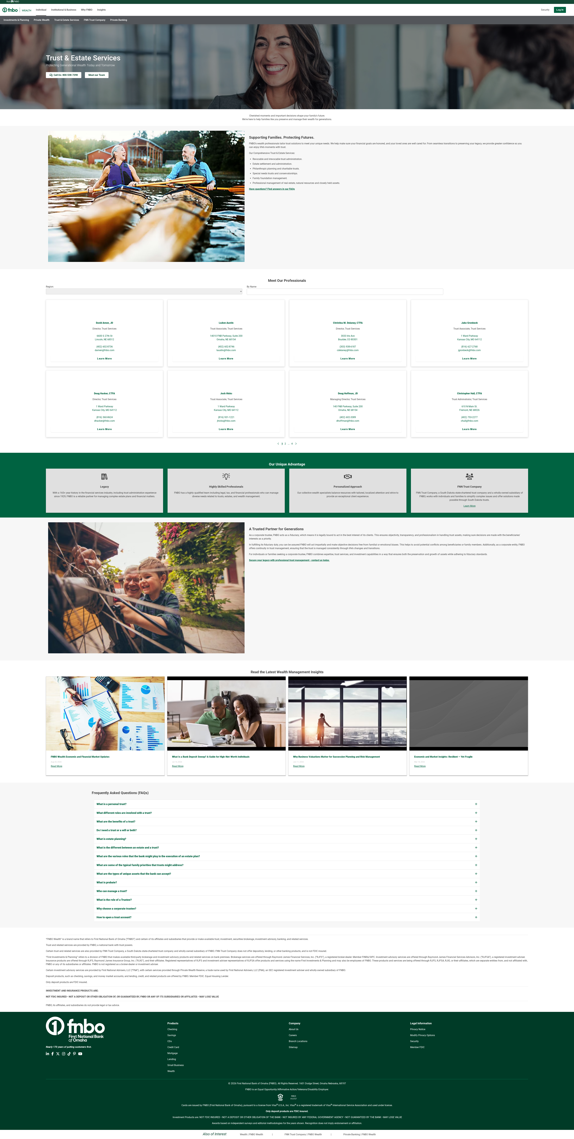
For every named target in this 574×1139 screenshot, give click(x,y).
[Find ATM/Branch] (521, 10)
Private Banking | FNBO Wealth (359, 1134)
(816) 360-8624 (104, 417)
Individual (41, 9)
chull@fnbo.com (469, 420)
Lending (171, 1059)
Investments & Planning (16, 20)
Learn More (104, 358)
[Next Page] (295, 444)
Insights (101, 9)
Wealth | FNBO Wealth (251, 1134)
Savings (171, 1035)
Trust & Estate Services (66, 20)
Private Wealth (41, 20)
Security (545, 9)
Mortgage (172, 1053)
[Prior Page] (278, 444)
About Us (293, 1029)
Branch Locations (298, 1041)
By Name (251, 286)
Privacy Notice (417, 1029)
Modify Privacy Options (422, 1035)
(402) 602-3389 (348, 417)
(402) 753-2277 (469, 417)
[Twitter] (58, 1054)
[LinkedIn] (47, 1054)
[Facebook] (52, 1054)
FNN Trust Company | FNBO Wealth (303, 1134)
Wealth (171, 1071)
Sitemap (293, 1047)
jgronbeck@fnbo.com (469, 350)
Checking (172, 1029)
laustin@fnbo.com (226, 350)
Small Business (175, 1065)
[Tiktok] (69, 1054)
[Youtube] (80, 1054)
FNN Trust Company (94, 20)
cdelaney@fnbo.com (348, 350)
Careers (293, 1035)
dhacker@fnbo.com (104, 420)
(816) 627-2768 (469, 346)
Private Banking (118, 20)
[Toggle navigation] (550, 18)
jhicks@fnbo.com (226, 420)
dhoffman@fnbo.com (347, 420)
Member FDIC (417, 1047)
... (289, 443)
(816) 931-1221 (226, 417)
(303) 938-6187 (348, 346)
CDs (169, 1041)
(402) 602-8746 (226, 346)
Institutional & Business (63, 9)
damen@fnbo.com (104, 350)
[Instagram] (63, 1054)
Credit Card (173, 1047)
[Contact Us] (529, 10)
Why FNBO (86, 9)
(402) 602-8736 (104, 346)
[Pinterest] (74, 1054)
